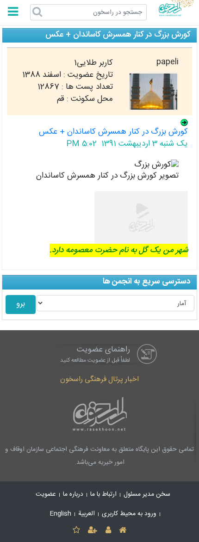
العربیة (86, 514)
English (60, 514)
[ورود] (108, 531)
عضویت (46, 494)
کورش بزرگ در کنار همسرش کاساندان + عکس (113, 132)
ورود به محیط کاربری (129, 514)
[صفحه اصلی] (122, 531)
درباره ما (73, 494)
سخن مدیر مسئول (147, 494)
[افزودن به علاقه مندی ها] (76, 531)
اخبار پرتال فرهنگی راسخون (99, 379)
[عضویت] (92, 531)
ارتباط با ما (103, 494)
